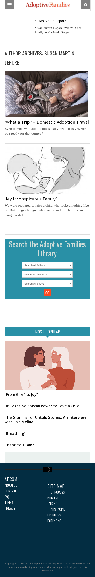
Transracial (56, 509)
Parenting (54, 520)
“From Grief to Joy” (21, 394)
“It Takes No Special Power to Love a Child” (43, 405)
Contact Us (12, 490)
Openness (54, 515)
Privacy (10, 508)
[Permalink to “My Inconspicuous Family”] (46, 170)
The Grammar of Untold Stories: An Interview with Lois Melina (45, 419)
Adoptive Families (47, 5)
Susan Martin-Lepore (50, 21)
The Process (56, 492)
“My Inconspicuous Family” (31, 199)
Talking (52, 503)
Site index (47, 469)
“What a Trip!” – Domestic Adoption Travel (47, 122)
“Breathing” (15, 433)
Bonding (53, 497)
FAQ (7, 496)
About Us (11, 485)
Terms (9, 502)
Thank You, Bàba (19, 444)
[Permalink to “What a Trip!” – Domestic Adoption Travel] (46, 94)
